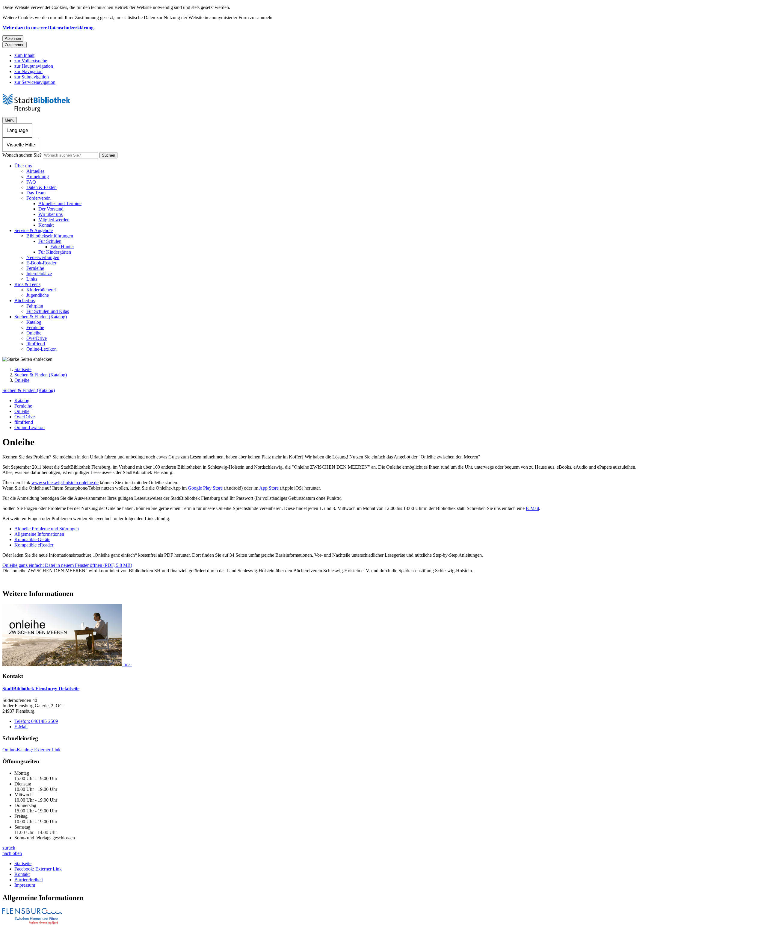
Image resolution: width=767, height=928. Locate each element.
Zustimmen (14, 45)
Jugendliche (37, 295)
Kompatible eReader (33, 544)
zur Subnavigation (31, 76)
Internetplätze (39, 273)
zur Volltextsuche (30, 60)
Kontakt (46, 225)
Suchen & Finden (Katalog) (40, 316)
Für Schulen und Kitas (47, 311)
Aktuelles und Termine (59, 203)
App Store (269, 488)
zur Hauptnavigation (33, 66)
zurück (8, 847)
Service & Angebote (33, 230)
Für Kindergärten (54, 252)
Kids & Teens (27, 284)
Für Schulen (49, 241)
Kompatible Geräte (32, 539)
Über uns (23, 165)
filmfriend (35, 343)
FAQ (31, 181)
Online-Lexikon (41, 349)
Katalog (33, 322)
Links (31, 278)
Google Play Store (205, 488)
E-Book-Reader (41, 262)
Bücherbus (24, 300)
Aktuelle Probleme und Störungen (46, 528)
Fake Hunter (62, 246)
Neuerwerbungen (42, 257)
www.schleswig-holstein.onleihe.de (65, 482)
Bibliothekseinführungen (49, 235)
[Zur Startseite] (39, 114)
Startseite (22, 369)
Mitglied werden (54, 219)
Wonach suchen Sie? (22, 155)
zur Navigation (28, 71)
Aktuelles (35, 171)
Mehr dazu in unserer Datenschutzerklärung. (48, 27)
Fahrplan (34, 305)
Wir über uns (50, 214)
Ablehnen (13, 38)
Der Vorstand (51, 208)
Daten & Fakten (41, 187)
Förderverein (38, 198)
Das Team (36, 192)
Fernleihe (35, 268)
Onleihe (33, 332)
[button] (383, 635)
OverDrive (36, 338)
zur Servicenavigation (34, 82)
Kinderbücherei (41, 289)
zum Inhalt (24, 55)
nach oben (12, 853)
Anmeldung (37, 176)
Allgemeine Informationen (39, 534)
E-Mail (532, 508)
